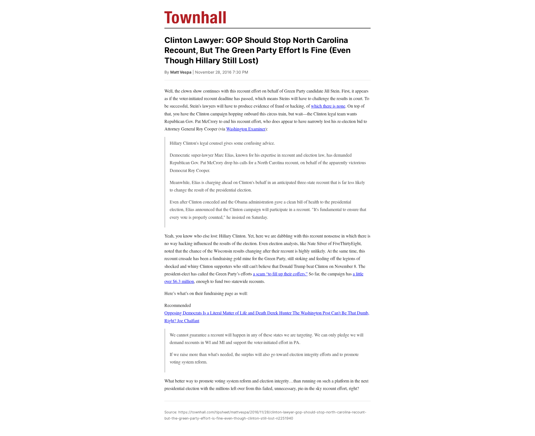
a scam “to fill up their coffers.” (280, 274)
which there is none (328, 106)
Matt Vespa (180, 72)
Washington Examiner (245, 129)
